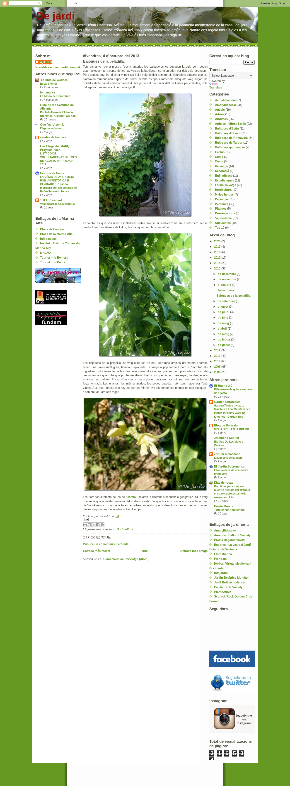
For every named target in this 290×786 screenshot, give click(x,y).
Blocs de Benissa (52, 229)
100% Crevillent (51, 200)
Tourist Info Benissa (54, 257)
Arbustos (221, 119)
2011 (217, 355)
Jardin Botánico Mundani (231, 577)
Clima (219, 157)
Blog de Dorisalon (226, 425)
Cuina (219, 161)
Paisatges (222, 199)
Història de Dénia (52, 173)
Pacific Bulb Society (228, 587)
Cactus (220, 152)
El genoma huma (51, 128)
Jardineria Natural (226, 438)
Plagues (220, 208)
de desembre (227, 274)
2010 (217, 361)
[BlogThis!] (89, 524)
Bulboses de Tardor (228, 142)
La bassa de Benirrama (55, 96)
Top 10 (219, 227)
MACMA (45, 253)
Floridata (220, 559)
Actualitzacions (226, 100)
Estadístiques (224, 180)
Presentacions (225, 213)
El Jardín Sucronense (229, 466)
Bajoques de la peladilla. (234, 295)
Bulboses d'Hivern (228, 133)
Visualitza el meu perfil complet (57, 67)
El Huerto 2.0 (223, 385)
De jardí (55, 16)
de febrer (224, 339)
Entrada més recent (96, 551)
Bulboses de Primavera (231, 138)
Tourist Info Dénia (52, 262)
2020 (217, 241)
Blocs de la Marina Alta (56, 234)
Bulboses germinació (230, 147)
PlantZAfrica (222, 592)
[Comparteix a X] (93, 524)
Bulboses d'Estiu (227, 128)
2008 (217, 372)
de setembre (227, 301)
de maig (224, 323)
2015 (217, 257)
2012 (217, 350)
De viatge (221, 166)
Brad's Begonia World (229, 540)
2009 (217, 366)
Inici (145, 551)
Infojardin (221, 573)
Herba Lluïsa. (226, 290)
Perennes (221, 204)
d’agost (223, 306)
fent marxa (47, 92)
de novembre (227, 279)
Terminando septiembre (229, 510)
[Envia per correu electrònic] (85, 524)
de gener (224, 345)
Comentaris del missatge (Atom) (125, 559)
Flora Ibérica (223, 554)
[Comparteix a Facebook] (98, 524)
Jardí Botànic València (229, 582)
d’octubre (225, 284)
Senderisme (223, 218)
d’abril (223, 328)
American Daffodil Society (232, 535)
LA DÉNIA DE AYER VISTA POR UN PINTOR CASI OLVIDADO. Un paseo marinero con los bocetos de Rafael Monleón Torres (58, 184)
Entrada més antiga (194, 551)
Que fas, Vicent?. (52, 124)
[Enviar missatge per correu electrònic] (145, 519)
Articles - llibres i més (230, 123)
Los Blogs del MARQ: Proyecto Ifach (55, 148)
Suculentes (223, 223)
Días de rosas (223, 482)
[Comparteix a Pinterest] (102, 524)
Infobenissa (48, 238)
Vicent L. (46, 62)
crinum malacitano (227, 454)
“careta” (131, 497)
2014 (217, 263)
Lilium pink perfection (228, 457)
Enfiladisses (223, 175)
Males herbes (224, 194)
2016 (217, 252)
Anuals (220, 109)
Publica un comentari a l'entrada (105, 544)
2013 (217, 268)
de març (224, 334)
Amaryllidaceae (226, 105)
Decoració (222, 171)
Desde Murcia (223, 506)
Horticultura (125, 529)
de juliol (224, 312)
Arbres (219, 114)
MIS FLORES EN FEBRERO (231, 429)
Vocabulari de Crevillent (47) (58, 204)
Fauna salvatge (225, 185)
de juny (223, 317)
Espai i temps (49, 83)
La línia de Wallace (54, 80)
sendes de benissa (53, 137)
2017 (217, 246)
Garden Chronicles (227, 402)
